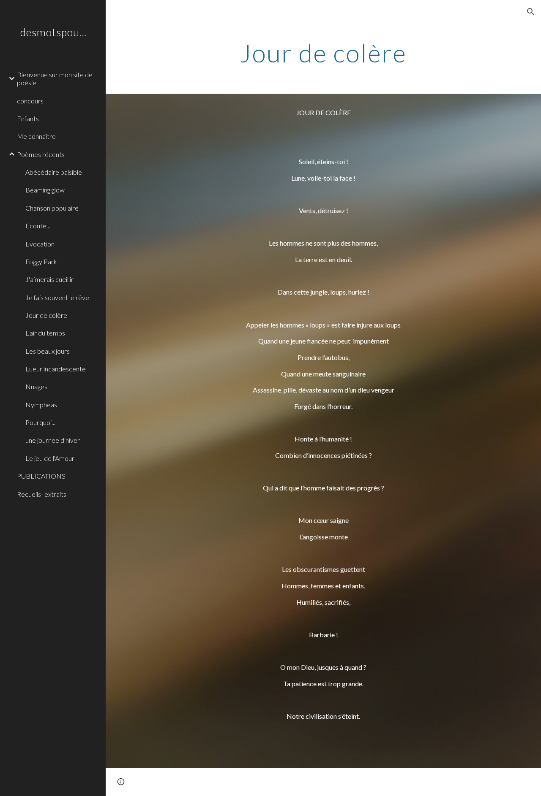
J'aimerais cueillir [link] (49, 279)
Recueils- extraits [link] (41, 494)
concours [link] (30, 101)
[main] (323, 52)
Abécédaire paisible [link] (53, 172)
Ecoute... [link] (37, 226)
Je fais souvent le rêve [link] (57, 297)
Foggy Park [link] (41, 261)
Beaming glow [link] (45, 190)
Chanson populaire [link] (52, 208)
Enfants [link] (28, 118)
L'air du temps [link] (45, 333)
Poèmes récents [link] (41, 154)
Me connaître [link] (36, 136)
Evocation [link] (40, 244)
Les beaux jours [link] (47, 351)
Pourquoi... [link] (40, 422)
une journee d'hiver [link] (52, 440)
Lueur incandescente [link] (55, 369)
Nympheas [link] (41, 405)
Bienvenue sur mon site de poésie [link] (55, 78)
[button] (531, 12)
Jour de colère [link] (46, 315)
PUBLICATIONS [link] (41, 476)
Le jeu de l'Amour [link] (49, 458)
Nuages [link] (36, 386)
